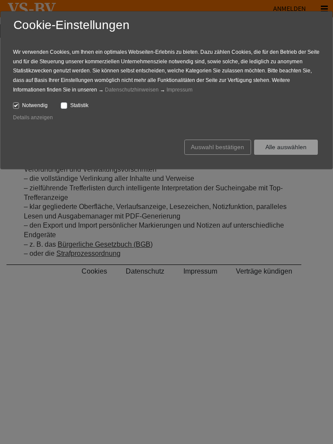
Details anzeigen (33, 117)
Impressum (179, 89)
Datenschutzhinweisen (132, 89)
